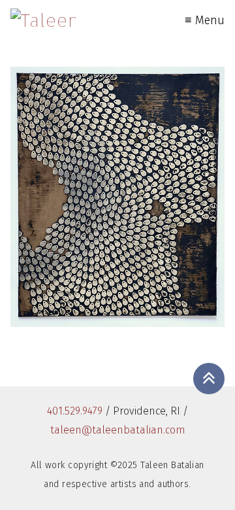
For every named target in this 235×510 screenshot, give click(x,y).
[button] (208, 378)
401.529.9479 (74, 411)
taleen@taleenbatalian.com (117, 430)
